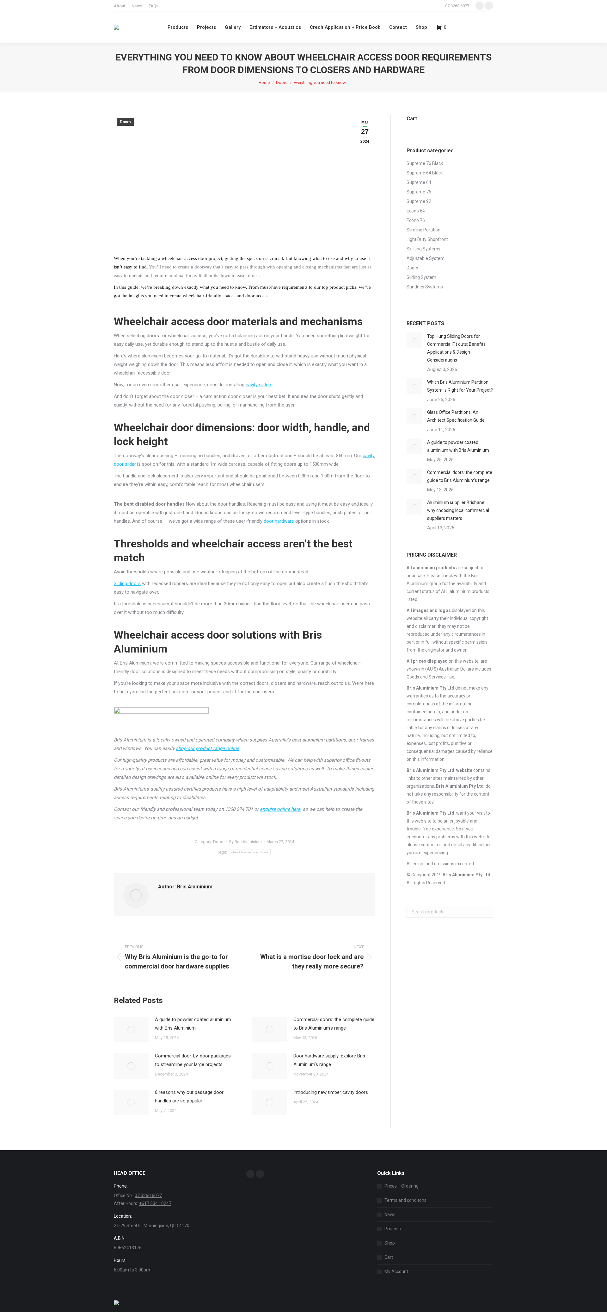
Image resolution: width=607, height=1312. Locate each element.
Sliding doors (127, 583)
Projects (392, 1228)
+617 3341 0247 (155, 1203)
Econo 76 (416, 220)
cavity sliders (259, 385)
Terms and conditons (405, 1200)
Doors (125, 122)
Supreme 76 (419, 191)
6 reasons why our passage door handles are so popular (189, 1096)
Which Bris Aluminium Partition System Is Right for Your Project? (460, 386)
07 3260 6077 (457, 5)
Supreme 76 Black (425, 163)
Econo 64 (416, 210)
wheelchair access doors (250, 852)
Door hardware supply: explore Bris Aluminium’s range (329, 1060)
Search (486, 912)
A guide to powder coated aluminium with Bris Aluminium (193, 1024)
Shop (389, 1243)
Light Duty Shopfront (427, 239)
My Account (396, 1271)
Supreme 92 (419, 201)
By (245, 841)
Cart (388, 1257)
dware (287, 521)
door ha (272, 521)
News (389, 1214)
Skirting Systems (423, 248)
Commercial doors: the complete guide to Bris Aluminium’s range (333, 1024)
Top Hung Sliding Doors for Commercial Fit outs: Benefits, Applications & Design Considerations (457, 348)
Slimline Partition (423, 229)
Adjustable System (426, 258)
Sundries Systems (425, 286)
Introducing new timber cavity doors (330, 1092)
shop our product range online (207, 748)
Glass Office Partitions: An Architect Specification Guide (456, 416)
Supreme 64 (419, 182)
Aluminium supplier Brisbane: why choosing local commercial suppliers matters (458, 510)
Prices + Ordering (401, 1186)
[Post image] (131, 1029)
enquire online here (280, 809)
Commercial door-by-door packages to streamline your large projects (193, 1060)
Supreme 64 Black (425, 172)
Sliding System (421, 277)
